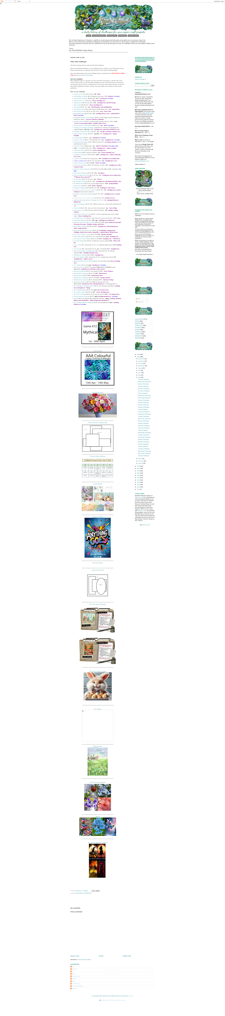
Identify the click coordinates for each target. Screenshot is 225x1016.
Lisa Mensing (75, 983)
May (139, 375)
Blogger (131, 996)
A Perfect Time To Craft (80, 100)
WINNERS (138, 338)
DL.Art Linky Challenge (80, 181)
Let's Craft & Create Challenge (82, 238)
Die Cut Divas (77, 179)
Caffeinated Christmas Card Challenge (84, 117)
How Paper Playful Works (99, 35)
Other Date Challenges (144, 398)
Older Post (127, 956)
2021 (138, 473)
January (140, 463)
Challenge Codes (112, 35)
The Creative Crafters (79, 292)
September (141, 365)
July (139, 370)
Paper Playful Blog (88, 75)
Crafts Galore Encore (79, 150)
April (139, 377)
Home (88, 35)
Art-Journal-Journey (79, 109)
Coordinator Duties (133, 35)
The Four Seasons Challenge (81, 296)
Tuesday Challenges (143, 379)
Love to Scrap (77, 249)
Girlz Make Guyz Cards (80, 218)
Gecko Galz (77, 208)
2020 (138, 475)
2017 (138, 482)
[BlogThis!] (94, 891)
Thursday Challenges (144, 391)
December (141, 358)
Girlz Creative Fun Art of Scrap (82, 214)
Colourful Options (79, 137)
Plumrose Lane (139, 497)
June (139, 372)
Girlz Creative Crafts (79, 210)
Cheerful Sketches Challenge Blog (83, 125)
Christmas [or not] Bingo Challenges (84, 127)
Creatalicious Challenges (80, 154)
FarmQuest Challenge (80, 187)
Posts (138, 299)
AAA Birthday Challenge (80, 96)
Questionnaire (122, 35)
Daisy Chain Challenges (80, 173)
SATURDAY (138, 327)
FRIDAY (137, 321)
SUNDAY (137, 329)
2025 (138, 356)
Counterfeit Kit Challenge (81, 142)
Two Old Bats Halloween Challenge (83, 302)
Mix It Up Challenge (79, 257)
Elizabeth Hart (76, 976)
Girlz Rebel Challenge (80, 220)
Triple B (76, 298)
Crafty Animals (78, 152)
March (140, 458)
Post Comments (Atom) (84, 959)
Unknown (74, 988)
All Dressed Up (78, 102)
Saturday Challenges (144, 388)
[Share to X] (96, 891)
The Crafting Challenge (80, 290)
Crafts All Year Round (85, 131)
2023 (138, 468)
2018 (138, 480)
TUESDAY (138, 333)
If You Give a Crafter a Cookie (82, 234)
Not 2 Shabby (77, 265)
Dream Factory (78, 185)
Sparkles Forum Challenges (81, 277)
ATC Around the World (80, 111)
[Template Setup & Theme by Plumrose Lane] (112, 1000)
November (141, 361)
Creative (76, 163)
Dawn (73, 973)
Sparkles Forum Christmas (81, 279)
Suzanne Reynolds (77, 986)
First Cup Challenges (79, 204)
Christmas (76, 131)
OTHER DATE (87, 893)
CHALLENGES (79, 893)
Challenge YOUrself (79, 121)
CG (73, 971)
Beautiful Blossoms (79, 113)
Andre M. (74, 969)
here (136, 128)
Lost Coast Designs (79, 241)
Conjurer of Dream (97, 517)
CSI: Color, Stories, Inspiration (82, 169)
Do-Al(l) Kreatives (79, 183)
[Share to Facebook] (97, 891)
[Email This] (92, 891)
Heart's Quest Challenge (80, 226)
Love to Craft (77, 245)
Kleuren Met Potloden (80, 236)
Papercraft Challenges (80, 271)
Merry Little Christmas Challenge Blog (84, 251)
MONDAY (137, 323)
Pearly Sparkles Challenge (81, 273)
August (140, 368)
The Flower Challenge (80, 294)
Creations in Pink (78, 158)
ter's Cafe (78, 148)
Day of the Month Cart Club (81, 175)
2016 (138, 484)
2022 (138, 471)
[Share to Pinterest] (99, 891)
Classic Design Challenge (81, 133)
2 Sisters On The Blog (80, 94)
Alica (73, 966)
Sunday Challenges (143, 386)
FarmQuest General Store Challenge (83, 194)
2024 (138, 466)
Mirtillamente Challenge (80, 255)
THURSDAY (138, 331)
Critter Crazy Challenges (80, 165)
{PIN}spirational (78, 275)
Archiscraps (77, 107)
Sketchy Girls (82, 163)
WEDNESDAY (139, 336)
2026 (138, 354)
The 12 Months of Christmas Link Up (84, 286)
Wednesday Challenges (144, 381)
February (141, 461)
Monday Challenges (143, 384)
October (140, 363)
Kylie (73, 981)
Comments (140, 302)
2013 (138, 489)
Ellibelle (74, 978)
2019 (138, 477)
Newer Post (74, 956)
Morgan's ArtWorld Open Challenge (83, 261)
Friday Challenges (143, 393)
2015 (138, 487)
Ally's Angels (77, 105)
